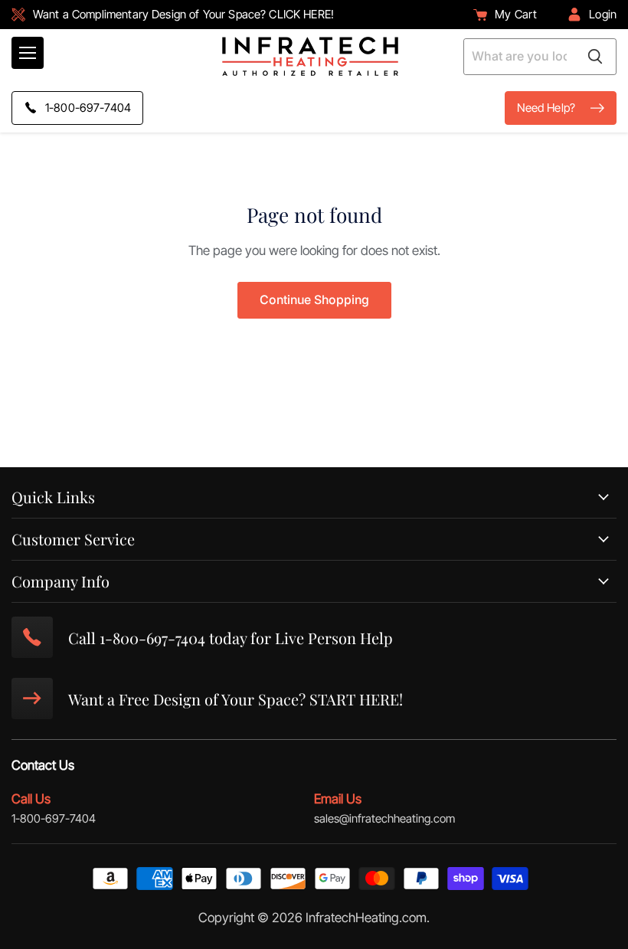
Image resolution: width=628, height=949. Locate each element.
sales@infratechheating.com (384, 818)
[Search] (595, 56)
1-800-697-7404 (53, 818)
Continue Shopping (314, 300)
